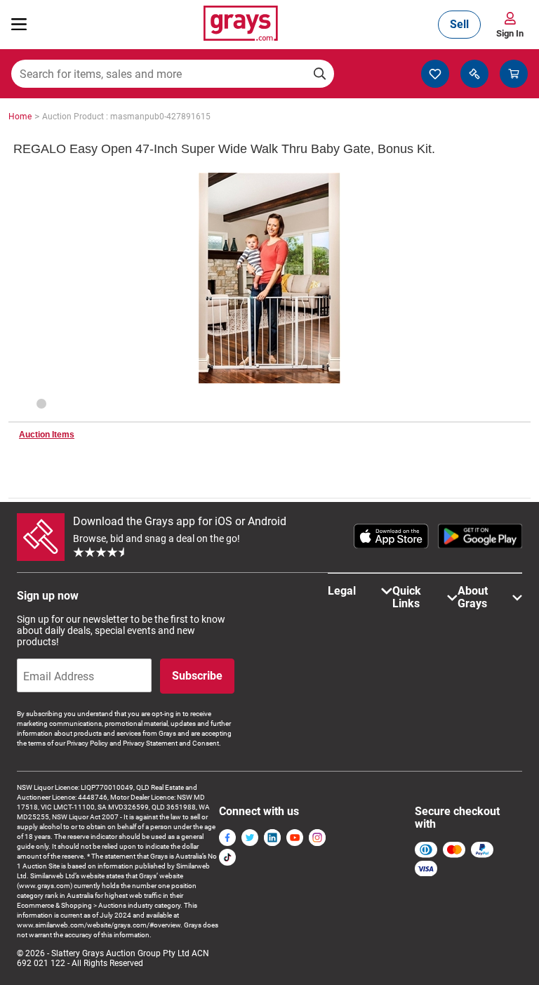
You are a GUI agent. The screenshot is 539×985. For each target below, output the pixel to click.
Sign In (510, 33)
